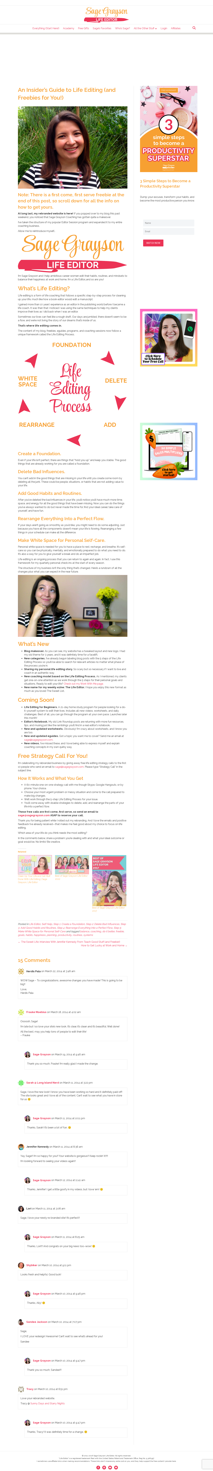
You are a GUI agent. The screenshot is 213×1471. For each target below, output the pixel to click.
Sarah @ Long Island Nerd (42, 1082)
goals (21, 935)
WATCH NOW (153, 243)
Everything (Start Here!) (45, 28)
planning (51, 935)
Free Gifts (83, 28)
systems (88, 935)
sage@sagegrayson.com (38, 739)
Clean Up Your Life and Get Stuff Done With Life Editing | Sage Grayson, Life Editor (34, 879)
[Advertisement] (106, 56)
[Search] (193, 28)
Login (164, 28)
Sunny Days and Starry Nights (47, 1403)
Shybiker (31, 1265)
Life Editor (34, 924)
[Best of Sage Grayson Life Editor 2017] (109, 880)
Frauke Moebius (36, 1012)
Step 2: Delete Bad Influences (102, 924)
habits (29, 935)
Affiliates (176, 28)
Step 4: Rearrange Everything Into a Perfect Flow (84, 927)
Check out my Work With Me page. (84, 683)
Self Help (47, 924)
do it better (108, 931)
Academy (68, 28)
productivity (64, 935)
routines (77, 935)
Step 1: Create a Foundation (69, 924)
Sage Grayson (42, 1054)
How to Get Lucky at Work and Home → (104, 945)
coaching (95, 931)
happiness (39, 935)
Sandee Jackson (36, 1321)
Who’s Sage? (122, 28)
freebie (120, 931)
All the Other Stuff (144, 28)
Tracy (30, 1389)
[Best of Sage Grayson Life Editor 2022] (72, 864)
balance (84, 931)
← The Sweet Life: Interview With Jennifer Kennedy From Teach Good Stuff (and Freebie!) (69, 941)
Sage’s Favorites (102, 28)
